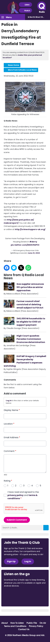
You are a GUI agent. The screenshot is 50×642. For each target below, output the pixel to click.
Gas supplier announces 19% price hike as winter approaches (30, 287)
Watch (27, 10)
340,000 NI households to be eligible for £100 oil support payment (31, 321)
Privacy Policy (36, 626)
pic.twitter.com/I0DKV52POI (25, 245)
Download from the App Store (14, 593)
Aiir (42, 635)
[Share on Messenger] (14, 268)
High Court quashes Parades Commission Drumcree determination (31, 339)
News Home (13, 65)
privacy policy (15, 495)
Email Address (12, 437)
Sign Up (11, 561)
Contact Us (23, 629)
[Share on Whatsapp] (28, 268)
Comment (10, 451)
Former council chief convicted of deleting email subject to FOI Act (30, 304)
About (4, 622)
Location (9, 423)
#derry (33, 241)
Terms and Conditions (15, 626)
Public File (32, 622)
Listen (27, 4)
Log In (27, 561)
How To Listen (17, 622)
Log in (8, 400)
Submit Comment (17, 519)
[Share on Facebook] (7, 268)
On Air (43, 622)
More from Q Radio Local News (22, 70)
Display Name (12, 410)
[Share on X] (21, 268)
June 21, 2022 (34, 253)
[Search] (46, 527)
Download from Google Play (14, 600)
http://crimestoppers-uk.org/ (30, 229)
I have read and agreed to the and (23, 495)
